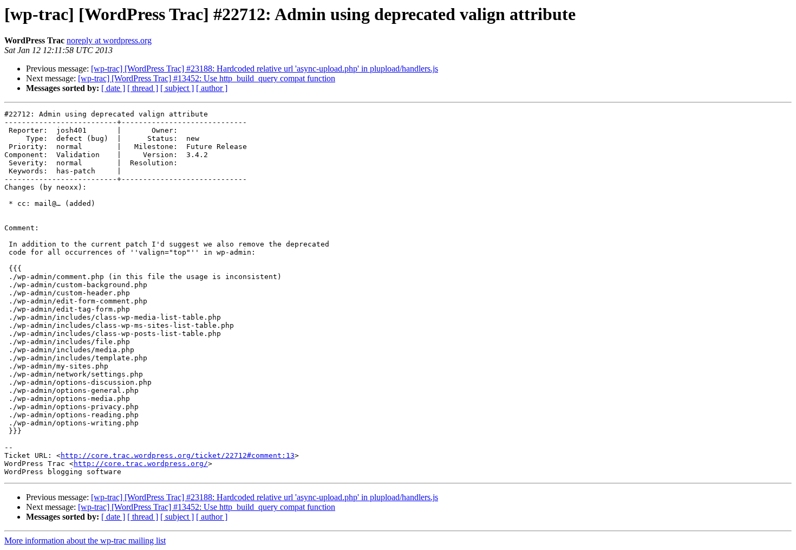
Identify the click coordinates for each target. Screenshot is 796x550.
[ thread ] (142, 88)
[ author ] (211, 88)
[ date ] (113, 88)
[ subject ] (177, 88)
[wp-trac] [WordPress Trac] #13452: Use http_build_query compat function (206, 78)
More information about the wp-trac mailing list (85, 540)
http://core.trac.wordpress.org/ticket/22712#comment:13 (178, 455)
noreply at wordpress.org (109, 40)
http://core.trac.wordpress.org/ (141, 464)
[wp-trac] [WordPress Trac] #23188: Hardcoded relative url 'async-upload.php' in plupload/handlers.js (264, 68)
